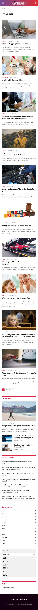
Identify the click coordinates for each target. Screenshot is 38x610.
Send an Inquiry (21, 600)
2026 (5, 551)
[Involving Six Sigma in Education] (19, 65)
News (3, 534)
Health (4, 525)
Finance (4, 523)
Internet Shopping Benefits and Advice (16, 44)
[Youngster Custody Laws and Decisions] (19, 211)
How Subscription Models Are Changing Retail (15, 473)
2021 (5, 572)
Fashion (4, 520)
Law (3, 531)
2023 (5, 565)
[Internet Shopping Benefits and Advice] (19, 29)
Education (5, 517)
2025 (5, 558)
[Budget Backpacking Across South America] (19, 411)
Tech (3, 540)
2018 (5, 575)
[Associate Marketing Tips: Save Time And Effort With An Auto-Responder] (19, 102)
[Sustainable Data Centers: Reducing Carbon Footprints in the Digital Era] (7, 438)
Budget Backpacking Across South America (18, 426)
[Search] (35, 3)
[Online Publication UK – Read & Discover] (19, 3)
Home (3, 528)
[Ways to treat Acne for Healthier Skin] (19, 283)
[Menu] (3, 3)
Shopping (4, 537)
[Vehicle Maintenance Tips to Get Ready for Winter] (19, 174)
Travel (3, 543)
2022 (5, 568)
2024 (5, 562)
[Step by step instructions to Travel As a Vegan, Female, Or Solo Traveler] (19, 138)
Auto (3, 511)
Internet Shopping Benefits (8, 587)
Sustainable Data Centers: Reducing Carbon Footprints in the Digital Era (25, 437)
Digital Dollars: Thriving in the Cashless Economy (16, 479)
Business (4, 514)
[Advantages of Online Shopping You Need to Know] (19, 358)
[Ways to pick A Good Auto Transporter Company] (19, 247)
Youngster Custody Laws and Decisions (17, 226)
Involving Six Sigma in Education (14, 80)
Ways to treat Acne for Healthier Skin (16, 298)
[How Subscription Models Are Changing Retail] (7, 447)
